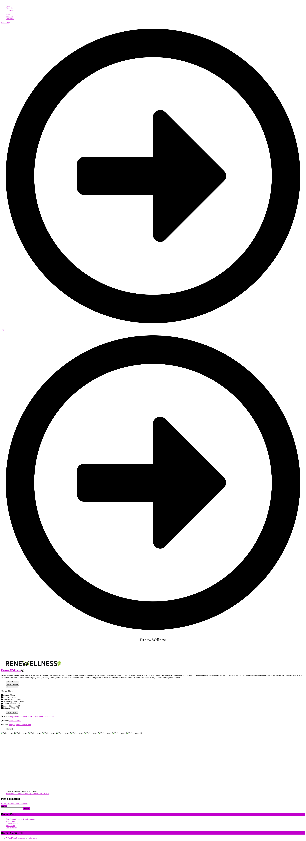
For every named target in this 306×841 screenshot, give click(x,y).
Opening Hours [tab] (12, 687)
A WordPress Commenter (15, 838)
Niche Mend (10, 826)
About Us (9, 17)
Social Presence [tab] (12, 684)
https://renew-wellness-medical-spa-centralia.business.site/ (32, 716)
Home (8, 14)
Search (4, 806)
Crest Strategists (12, 823)
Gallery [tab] (9, 729)
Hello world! (33, 838)
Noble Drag (10, 821)
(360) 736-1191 (15, 721)
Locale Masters (11, 828)
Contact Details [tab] (12, 712)
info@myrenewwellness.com (20, 725)
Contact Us (10, 19)
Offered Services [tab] (12, 682)
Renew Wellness (11, 670)
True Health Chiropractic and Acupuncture (22, 819)
